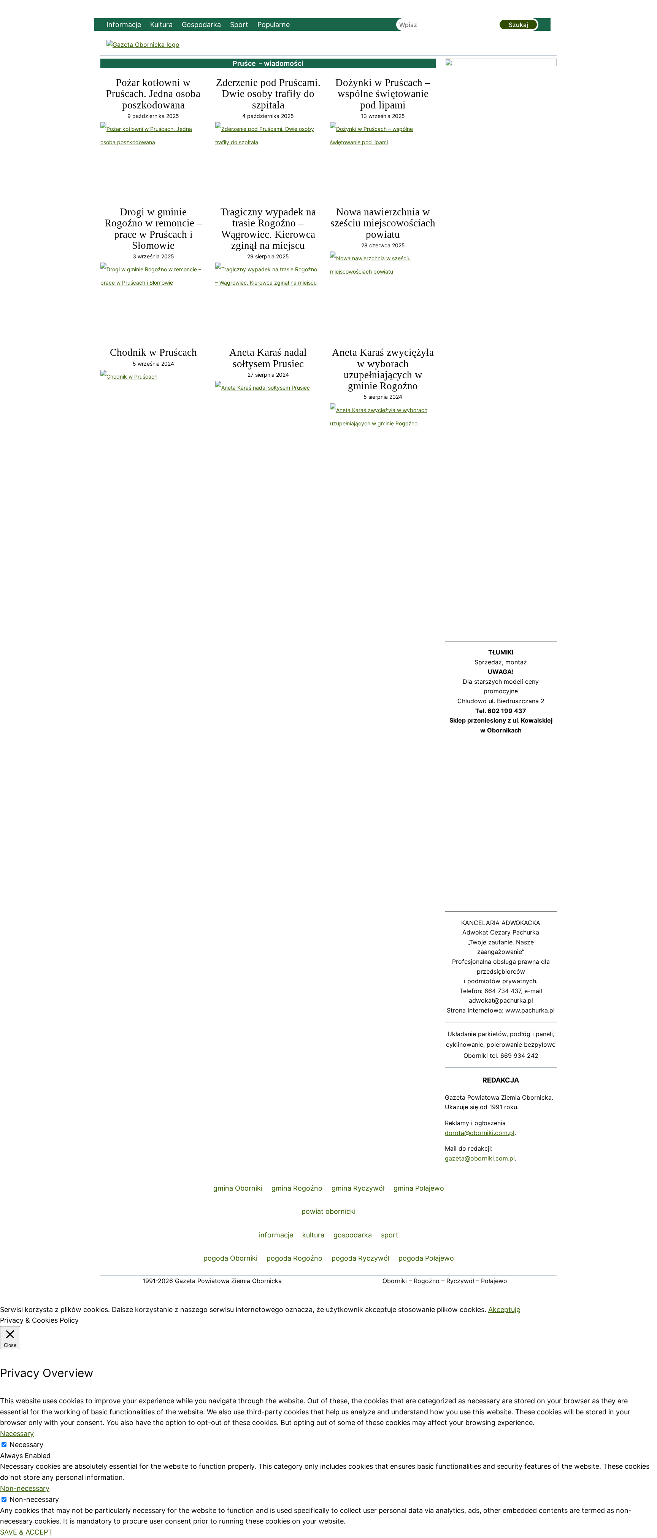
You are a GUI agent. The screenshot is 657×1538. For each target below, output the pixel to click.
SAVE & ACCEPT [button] (26, 1532)
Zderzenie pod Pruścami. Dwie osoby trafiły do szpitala (268, 94)
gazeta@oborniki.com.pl (480, 1158)
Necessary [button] (17, 1434)
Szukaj (518, 25)
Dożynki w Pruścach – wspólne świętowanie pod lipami (382, 94)
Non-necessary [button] (24, 1488)
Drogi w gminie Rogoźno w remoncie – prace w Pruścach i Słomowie (153, 229)
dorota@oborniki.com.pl (479, 1133)
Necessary (26, 1445)
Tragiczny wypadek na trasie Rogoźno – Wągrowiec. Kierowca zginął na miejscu (268, 229)
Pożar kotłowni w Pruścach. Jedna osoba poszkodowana (153, 94)
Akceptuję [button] (504, 1310)
